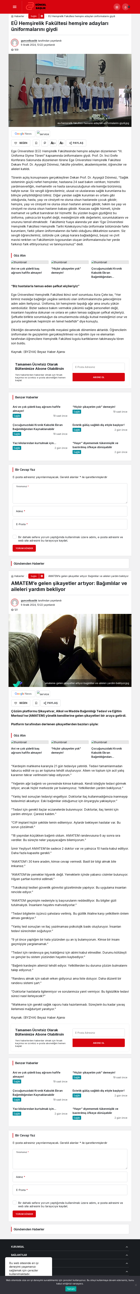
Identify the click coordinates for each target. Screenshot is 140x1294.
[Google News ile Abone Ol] (23, 134)
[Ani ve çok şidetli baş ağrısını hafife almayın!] (30, 269)
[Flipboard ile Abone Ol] (43, 134)
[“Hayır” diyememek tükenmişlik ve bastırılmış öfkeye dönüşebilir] (100, 446)
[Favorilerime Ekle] (36, 143)
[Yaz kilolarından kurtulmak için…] (40, 446)
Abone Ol (98, 377)
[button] (117, 6)
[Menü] (14, 6)
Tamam (71, 1289)
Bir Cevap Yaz (25, 469)
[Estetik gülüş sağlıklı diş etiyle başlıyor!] (100, 428)
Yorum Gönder (24, 548)
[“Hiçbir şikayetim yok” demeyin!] (70, 269)
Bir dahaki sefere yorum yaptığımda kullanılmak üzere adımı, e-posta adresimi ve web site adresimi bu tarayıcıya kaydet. (70, 538)
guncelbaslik (29, 40)
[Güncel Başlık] (37, 6)
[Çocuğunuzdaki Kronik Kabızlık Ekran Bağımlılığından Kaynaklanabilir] (110, 269)
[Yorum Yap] (44, 143)
